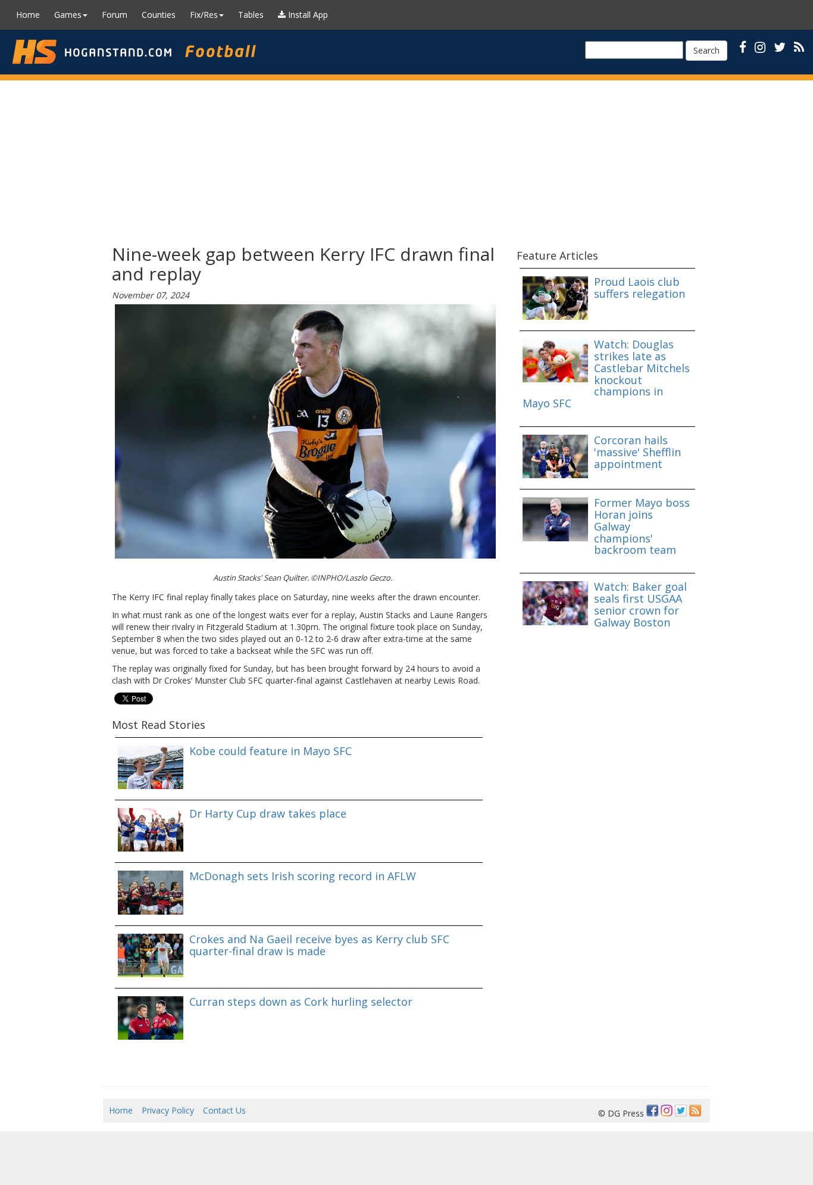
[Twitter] (681, 1111)
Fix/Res (204, 14)
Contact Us (224, 1110)
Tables (251, 14)
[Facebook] (652, 1111)
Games (68, 14)
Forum (114, 14)
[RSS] (799, 46)
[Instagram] (667, 1111)
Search (706, 50)
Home (28, 14)
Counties (159, 14)
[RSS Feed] (695, 1111)
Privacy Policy (168, 1110)
